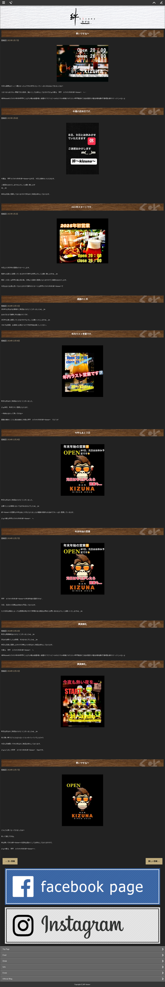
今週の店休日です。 (82, 111)
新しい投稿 (154, 861)
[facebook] (82, 903)
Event (5, 973)
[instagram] (82, 942)
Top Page (6, 949)
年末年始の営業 (82, 531)
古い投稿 (10, 861)
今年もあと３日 (82, 433)
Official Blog (7, 979)
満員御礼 (82, 624)
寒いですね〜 (82, 33)
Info (4, 967)
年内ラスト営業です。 (82, 334)
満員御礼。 (82, 664)
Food (4, 955)
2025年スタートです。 (82, 207)
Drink (5, 961)
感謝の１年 (82, 299)
